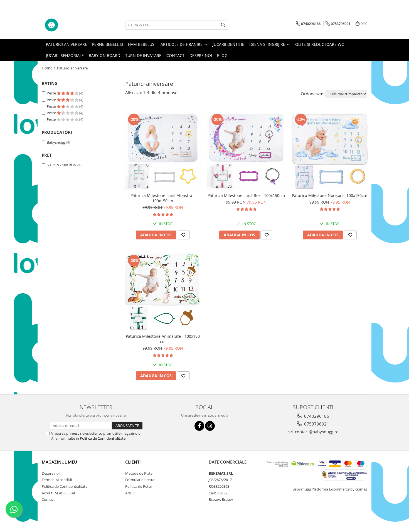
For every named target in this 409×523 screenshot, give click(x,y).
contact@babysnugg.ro (316, 431)
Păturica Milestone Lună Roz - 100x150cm (246, 195)
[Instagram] (210, 426)
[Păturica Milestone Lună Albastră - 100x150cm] (163, 151)
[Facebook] (199, 426)
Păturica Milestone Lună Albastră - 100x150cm (162, 198)
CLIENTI (133, 462)
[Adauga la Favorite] (183, 235)
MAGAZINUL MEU (59, 462)
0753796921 (316, 424)
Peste (52, 93)
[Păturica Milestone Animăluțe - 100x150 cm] (163, 292)
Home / (49, 68)
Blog (222, 55)
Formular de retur (140, 479)
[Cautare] (223, 25)
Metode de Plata (138, 473)
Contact (175, 55)
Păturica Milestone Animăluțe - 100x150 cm (163, 339)
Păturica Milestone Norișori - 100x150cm (329, 195)
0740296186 (316, 416)
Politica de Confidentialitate (102, 438)
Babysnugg (56, 142)
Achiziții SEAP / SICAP (59, 493)
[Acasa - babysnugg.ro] (69, 25)
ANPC (130, 493)
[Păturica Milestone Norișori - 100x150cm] (330, 151)
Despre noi (200, 55)
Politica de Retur (138, 486)
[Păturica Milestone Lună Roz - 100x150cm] (246, 151)
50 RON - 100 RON (62, 164)
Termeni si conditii (57, 479)
